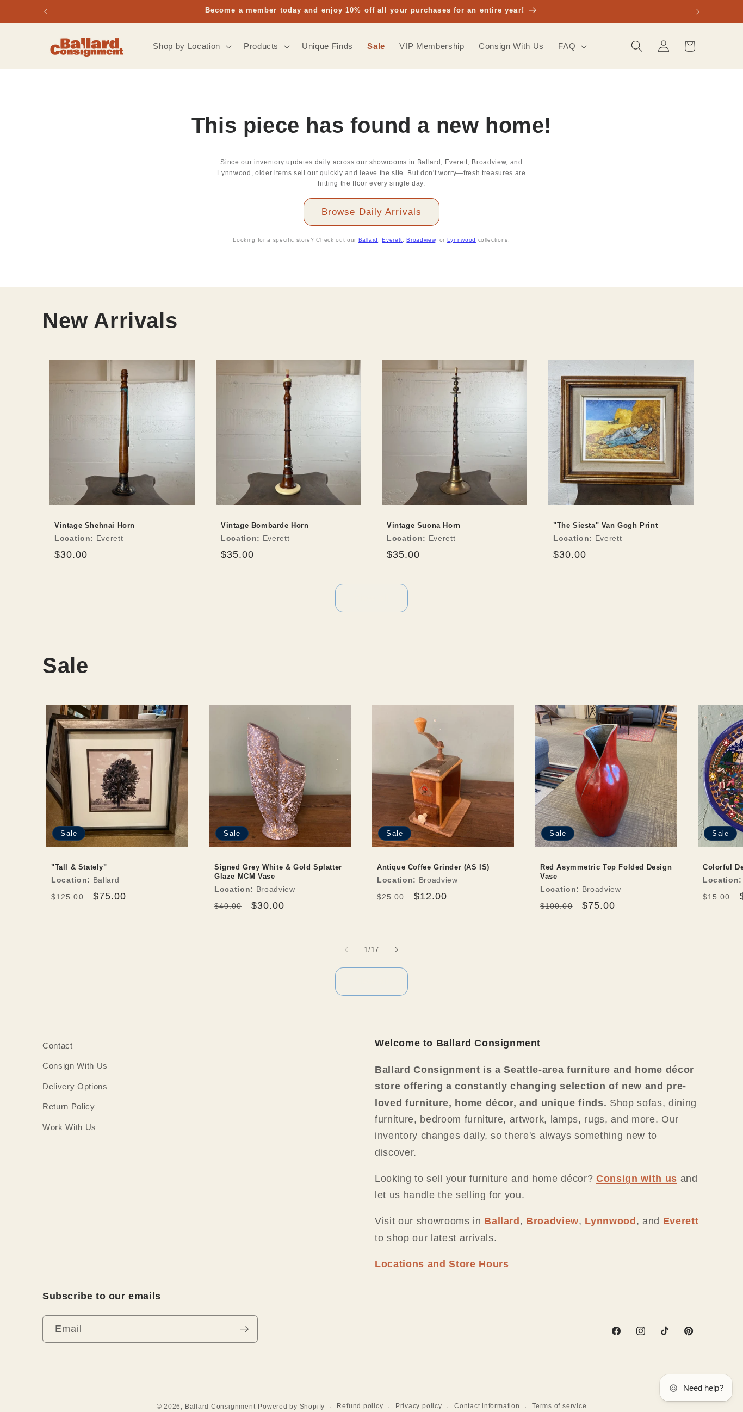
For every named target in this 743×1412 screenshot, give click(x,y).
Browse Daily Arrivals (371, 212)
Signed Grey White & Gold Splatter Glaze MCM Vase (278, 871)
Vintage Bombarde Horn (265, 525)
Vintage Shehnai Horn (94, 525)
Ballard (368, 240)
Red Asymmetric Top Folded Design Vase (606, 871)
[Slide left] (346, 949)
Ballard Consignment (220, 1406)
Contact (57, 1045)
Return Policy (68, 1107)
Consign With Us (75, 1066)
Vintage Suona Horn (424, 525)
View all (372, 597)
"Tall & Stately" (79, 867)
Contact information (487, 1406)
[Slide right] (396, 949)
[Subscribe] (244, 1329)
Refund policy (360, 1406)
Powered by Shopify (291, 1406)
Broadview (420, 240)
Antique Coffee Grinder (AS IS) (433, 867)
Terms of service (559, 1406)
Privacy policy (418, 1406)
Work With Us (69, 1127)
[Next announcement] (698, 11)
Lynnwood (461, 240)
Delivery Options (75, 1086)
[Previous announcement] (46, 11)
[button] (191, 46)
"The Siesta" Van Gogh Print (605, 525)
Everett (392, 240)
